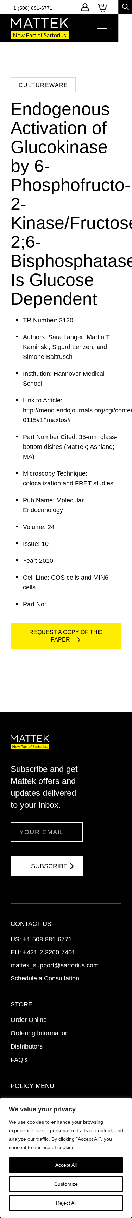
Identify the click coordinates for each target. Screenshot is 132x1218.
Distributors (27, 1046)
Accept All (66, 1165)
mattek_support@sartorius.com (55, 965)
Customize (66, 1184)
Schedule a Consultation (45, 978)
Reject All (66, 1203)
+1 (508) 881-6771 (31, 8)
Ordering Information (40, 1033)
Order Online (29, 1019)
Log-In (85, 7)
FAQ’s (19, 1059)
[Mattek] (40, 28)
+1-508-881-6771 (47, 939)
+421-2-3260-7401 (49, 952)
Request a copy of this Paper (66, 636)
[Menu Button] (102, 28)
